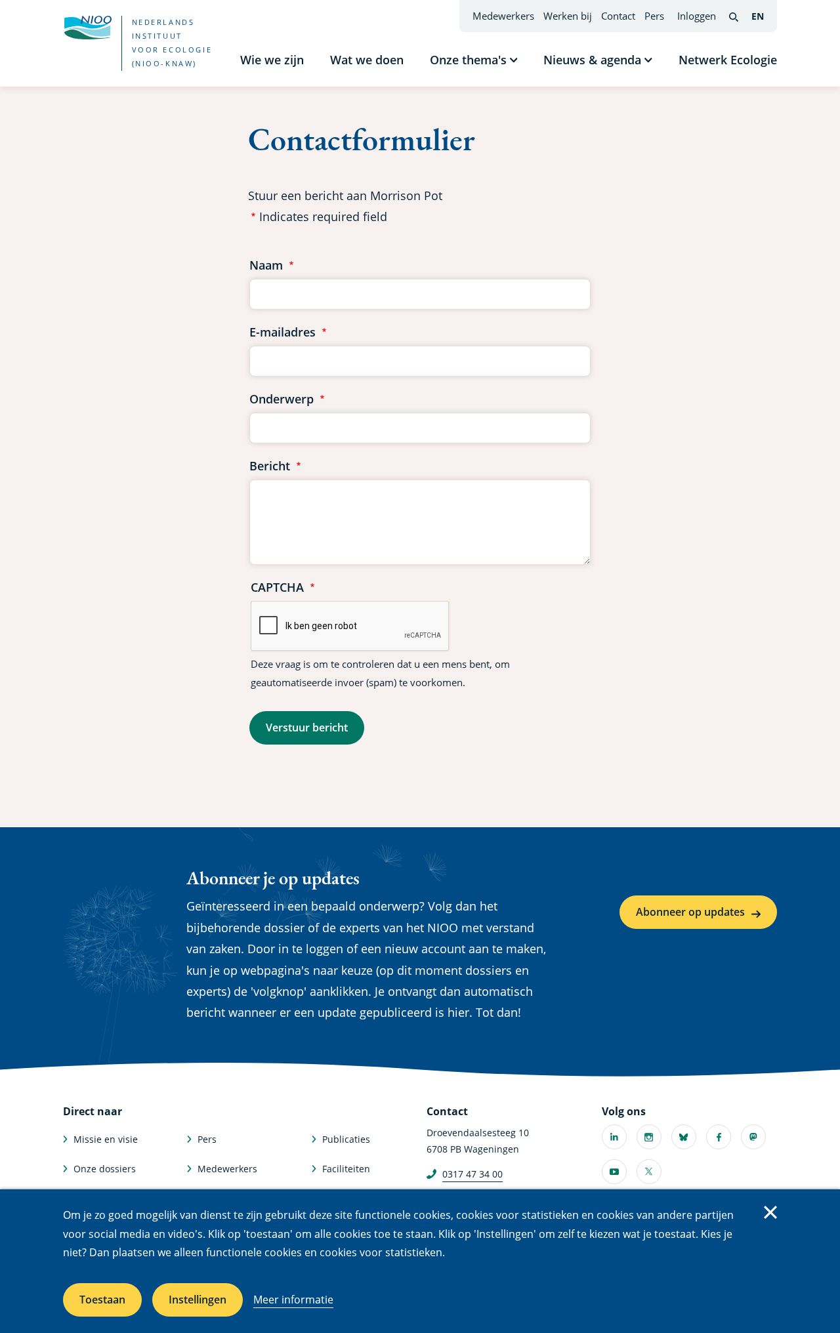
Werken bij (567, 15)
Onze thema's (468, 60)
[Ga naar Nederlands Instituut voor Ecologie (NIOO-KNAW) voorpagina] (87, 27)
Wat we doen (367, 60)
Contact (618, 15)
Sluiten (770, 1212)
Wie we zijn (272, 60)
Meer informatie (293, 1299)
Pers (654, 15)
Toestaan (102, 1299)
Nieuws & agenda (592, 60)
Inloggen (696, 15)
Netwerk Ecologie (728, 60)
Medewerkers (503, 15)
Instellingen (197, 1299)
